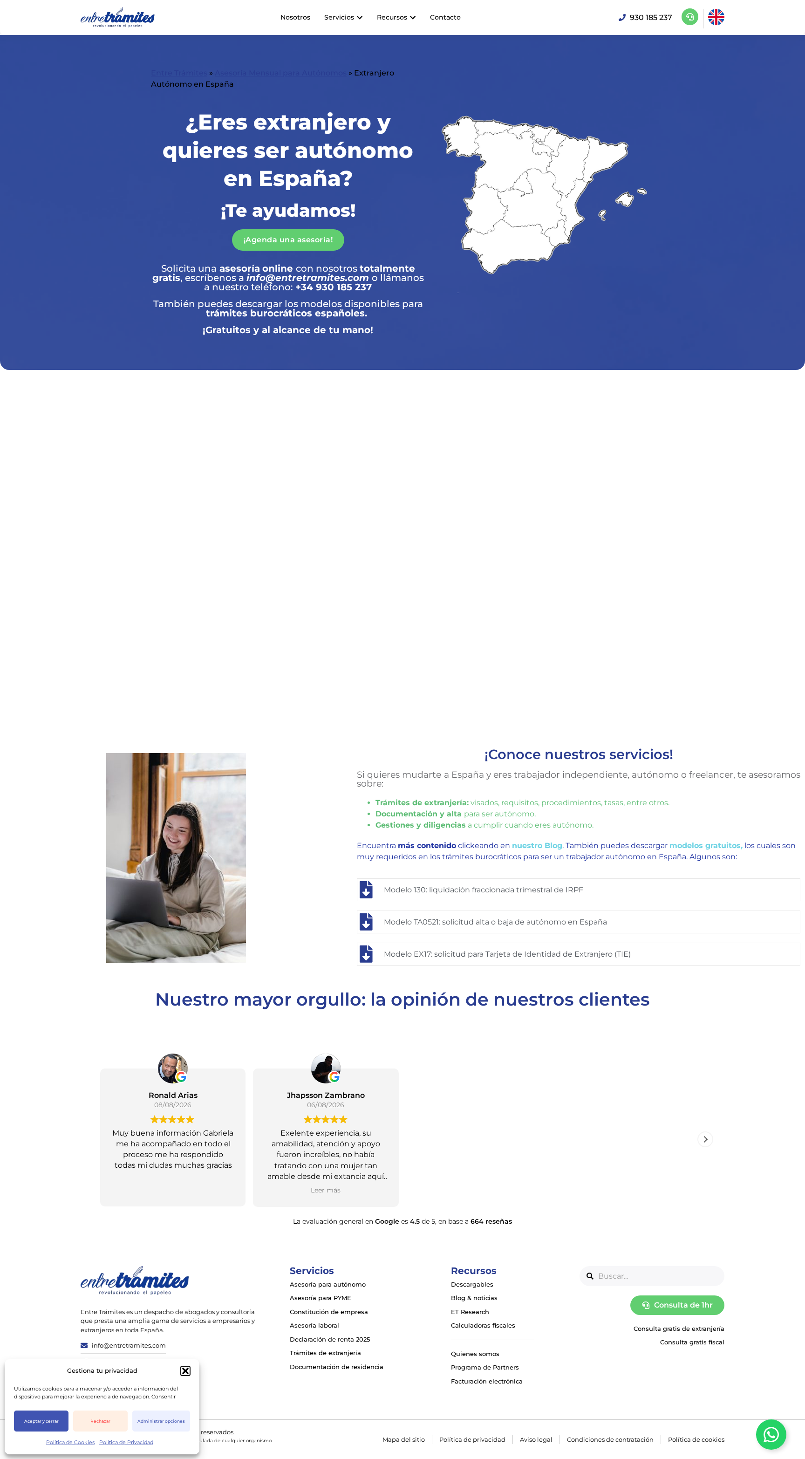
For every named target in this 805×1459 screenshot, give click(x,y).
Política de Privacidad (126, 1442)
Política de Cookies (70, 1442)
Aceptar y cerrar (41, 1421)
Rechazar (100, 1421)
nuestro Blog (537, 845)
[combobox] (652, 1276)
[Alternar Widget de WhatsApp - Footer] (771, 1434)
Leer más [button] (258, 1190)
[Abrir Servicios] (359, 17)
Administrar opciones (161, 1421)
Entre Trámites (179, 72)
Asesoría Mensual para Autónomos (281, 72)
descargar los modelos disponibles (317, 303)
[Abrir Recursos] (412, 17)
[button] (185, 1371)
